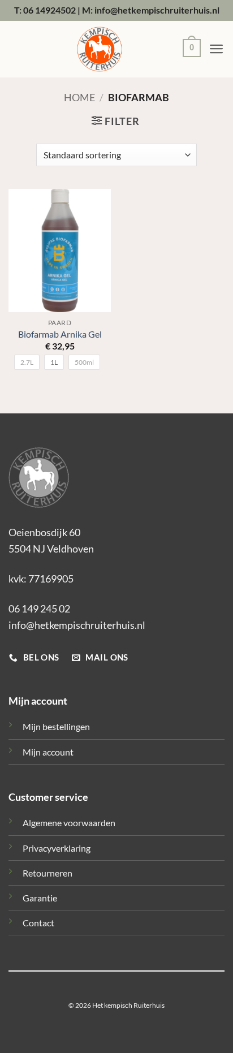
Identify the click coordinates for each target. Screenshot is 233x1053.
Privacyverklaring (56, 848)
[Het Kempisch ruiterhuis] (99, 49)
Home (79, 97)
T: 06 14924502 (45, 10)
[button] (189, 49)
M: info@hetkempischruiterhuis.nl (150, 10)
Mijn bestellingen (56, 726)
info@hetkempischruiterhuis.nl (76, 625)
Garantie (40, 897)
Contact (38, 922)
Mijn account (48, 751)
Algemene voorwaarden (69, 822)
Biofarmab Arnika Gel (60, 334)
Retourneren (47, 873)
